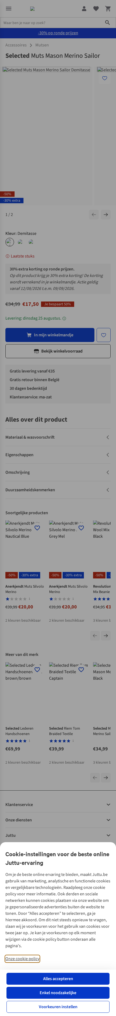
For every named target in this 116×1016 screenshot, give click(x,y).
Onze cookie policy (22, 959)
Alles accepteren (58, 979)
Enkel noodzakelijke (58, 993)
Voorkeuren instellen (58, 1007)
